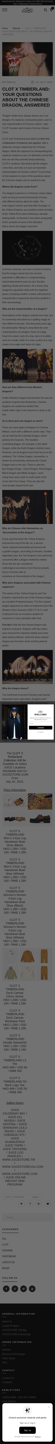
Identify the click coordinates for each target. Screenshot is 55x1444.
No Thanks (40, 732)
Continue (40, 728)
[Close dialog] (52, 706)
